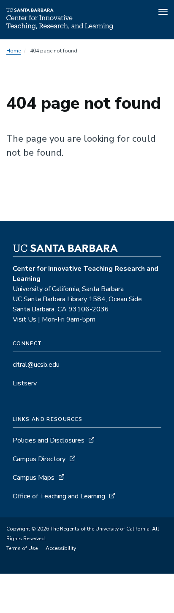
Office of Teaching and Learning (59, 496)
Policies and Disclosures (48, 440)
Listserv (25, 383)
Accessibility (61, 548)
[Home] (59, 27)
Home (13, 50)
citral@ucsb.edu (36, 364)
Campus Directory (39, 459)
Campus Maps (33, 477)
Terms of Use (22, 548)
